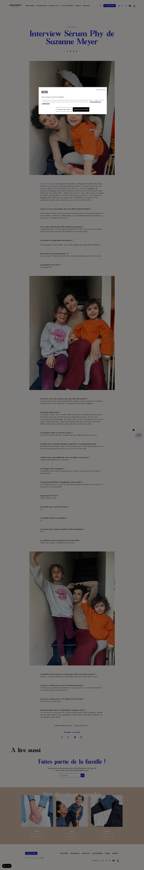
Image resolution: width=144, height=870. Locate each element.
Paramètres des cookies (63, 109)
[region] (72, 100)
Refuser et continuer (101, 89)
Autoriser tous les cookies (81, 109)
